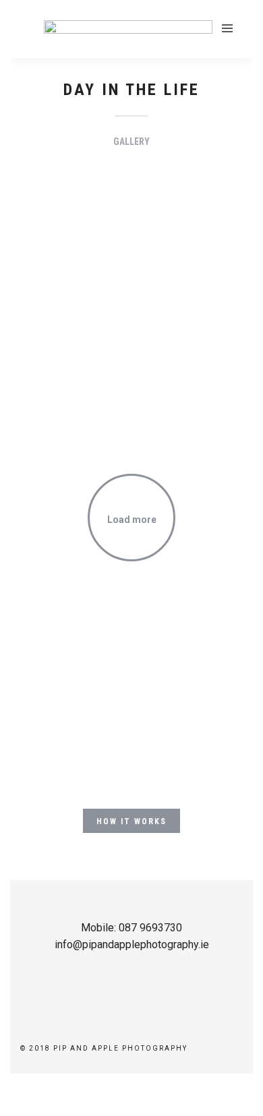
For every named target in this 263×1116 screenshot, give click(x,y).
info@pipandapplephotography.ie (132, 944)
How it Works (131, 821)
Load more (131, 519)
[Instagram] (140, 1027)
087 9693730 (150, 927)
